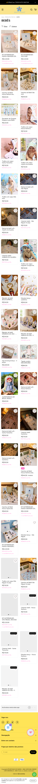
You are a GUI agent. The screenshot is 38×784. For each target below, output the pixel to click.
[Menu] (3, 10)
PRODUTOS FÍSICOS (10, 17)
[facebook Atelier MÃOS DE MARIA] (7, 722)
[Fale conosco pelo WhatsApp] (34, 774)
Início (2, 17)
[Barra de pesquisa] (31, 10)
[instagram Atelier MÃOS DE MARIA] (2, 722)
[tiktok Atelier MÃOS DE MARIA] (12, 722)
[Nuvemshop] (19, 774)
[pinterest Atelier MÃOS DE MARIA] (17, 722)
